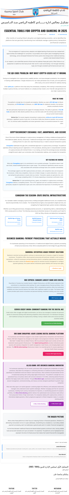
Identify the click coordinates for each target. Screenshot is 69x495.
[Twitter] (32, 2)
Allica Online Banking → (39, 404)
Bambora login (30, 261)
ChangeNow (9, 145)
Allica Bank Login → (56, 403)
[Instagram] (25, 2)
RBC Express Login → (56, 298)
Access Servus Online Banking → (52, 323)
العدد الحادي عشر (64, 25)
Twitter (34, 488)
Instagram (57, 488)
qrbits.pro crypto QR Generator (54, 117)
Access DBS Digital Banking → (53, 353)
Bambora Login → (56, 268)
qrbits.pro (11, 86)
